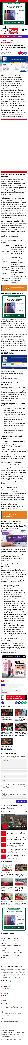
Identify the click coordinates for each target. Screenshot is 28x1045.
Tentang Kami (20, 1032)
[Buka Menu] (23, 30)
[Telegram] (22, 702)
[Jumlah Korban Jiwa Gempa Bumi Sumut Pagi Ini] (7, 882)
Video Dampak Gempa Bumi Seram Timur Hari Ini (20, 889)
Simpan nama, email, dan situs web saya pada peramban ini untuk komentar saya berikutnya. (14, 786)
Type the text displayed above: (17, 794)
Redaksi (19, 1034)
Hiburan (3, 957)
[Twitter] (19, 702)
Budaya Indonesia (6, 945)
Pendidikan (17, 936)
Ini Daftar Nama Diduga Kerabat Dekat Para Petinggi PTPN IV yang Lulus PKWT (16, 838)
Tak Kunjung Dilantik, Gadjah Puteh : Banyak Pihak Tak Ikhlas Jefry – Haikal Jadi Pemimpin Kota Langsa (7, 903)
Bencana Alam (18, 938)
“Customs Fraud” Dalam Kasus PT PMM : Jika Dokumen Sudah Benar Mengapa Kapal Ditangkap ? (21, 733)
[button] (20, 30)
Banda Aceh (6, 988)
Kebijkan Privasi (5, 1036)
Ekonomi (16, 950)
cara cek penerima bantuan (10, 687)
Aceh (17, 869)
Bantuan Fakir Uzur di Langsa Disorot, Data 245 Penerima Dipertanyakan (7, 874)
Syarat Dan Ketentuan (7, 1030)
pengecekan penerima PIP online (11, 691)
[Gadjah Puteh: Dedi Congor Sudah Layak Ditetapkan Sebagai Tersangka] (7, 727)
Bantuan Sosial (5, 42)
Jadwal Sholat (5, 953)
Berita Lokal (18, 898)
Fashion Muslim (18, 958)
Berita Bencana (5, 884)
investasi (5, 993)
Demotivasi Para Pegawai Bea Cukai (6, 718)
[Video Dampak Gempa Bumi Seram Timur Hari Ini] (21, 882)
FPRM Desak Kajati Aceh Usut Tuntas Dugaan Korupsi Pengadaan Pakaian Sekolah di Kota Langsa (20, 719)
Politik (15, 943)
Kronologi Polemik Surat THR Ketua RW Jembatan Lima (20, 903)
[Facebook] (16, 702)
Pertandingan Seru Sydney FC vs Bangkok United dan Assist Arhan (16, 832)
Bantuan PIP (10, 685)
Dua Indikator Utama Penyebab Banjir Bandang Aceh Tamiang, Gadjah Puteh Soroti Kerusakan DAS (21, 874)
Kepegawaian (5, 955)
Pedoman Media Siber (7, 1032)
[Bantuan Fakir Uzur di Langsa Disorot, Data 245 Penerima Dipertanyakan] (7, 867)
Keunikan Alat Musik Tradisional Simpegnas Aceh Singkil (16, 856)
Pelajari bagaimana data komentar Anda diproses (13, 807)
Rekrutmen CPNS (18, 953)
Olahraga (3, 948)
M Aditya (3, 52)
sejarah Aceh (6, 998)
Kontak (3, 1034)
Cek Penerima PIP (7, 689)
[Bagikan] (25, 53)
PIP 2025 (5, 692)
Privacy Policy (11, 1034)
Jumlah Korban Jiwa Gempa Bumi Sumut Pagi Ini (7, 889)
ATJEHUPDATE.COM (11, 1039)
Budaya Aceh (17, 945)
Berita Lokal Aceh (6, 869)
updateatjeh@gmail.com (11, 1021)
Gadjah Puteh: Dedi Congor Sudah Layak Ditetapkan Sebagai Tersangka (7, 733)
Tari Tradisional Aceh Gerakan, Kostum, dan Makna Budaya (16, 844)
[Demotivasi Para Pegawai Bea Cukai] (7, 712)
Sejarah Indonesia (6, 938)
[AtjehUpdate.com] (9, 30)
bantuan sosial (20, 685)
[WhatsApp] (25, 702)
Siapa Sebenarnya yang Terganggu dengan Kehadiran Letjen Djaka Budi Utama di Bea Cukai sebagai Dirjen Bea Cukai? (6, 748)
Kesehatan (17, 948)
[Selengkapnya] (26, 811)
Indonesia (5, 995)
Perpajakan (17, 955)
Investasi (3, 943)
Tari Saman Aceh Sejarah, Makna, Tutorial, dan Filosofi (16, 850)
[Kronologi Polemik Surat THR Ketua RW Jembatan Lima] (21, 896)
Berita (15, 941)
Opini (11, 42)
